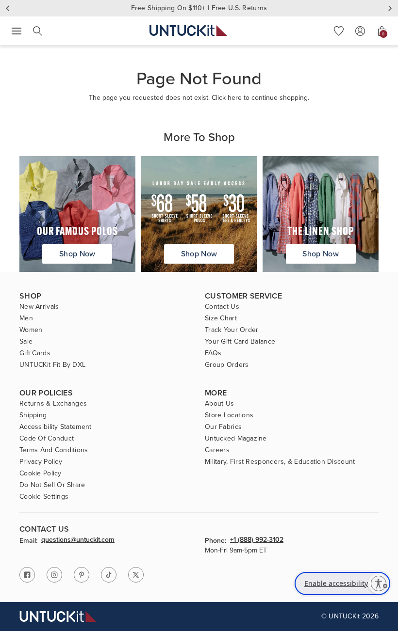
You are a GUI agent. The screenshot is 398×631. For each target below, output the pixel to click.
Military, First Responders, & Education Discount (280, 462)
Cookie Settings (43, 497)
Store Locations (229, 415)
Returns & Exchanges (53, 404)
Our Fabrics (223, 427)
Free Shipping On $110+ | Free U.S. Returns (199, 8)
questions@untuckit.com (78, 540)
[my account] (360, 31)
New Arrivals (39, 307)
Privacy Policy (40, 462)
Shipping (33, 415)
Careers (217, 450)
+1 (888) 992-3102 (256, 540)
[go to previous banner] (8, 8)
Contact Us (222, 307)
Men (26, 318)
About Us (219, 404)
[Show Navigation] (16, 31)
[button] (339, 31)
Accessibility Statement (55, 427)
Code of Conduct (46, 438)
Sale (26, 342)
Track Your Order (231, 330)
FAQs (213, 353)
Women (30, 330)
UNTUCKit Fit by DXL (52, 365)
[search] (38, 31)
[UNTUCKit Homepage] (188, 30)
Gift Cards (34, 353)
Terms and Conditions (53, 450)
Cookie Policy (40, 473)
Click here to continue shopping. (260, 98)
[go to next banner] (390, 8)
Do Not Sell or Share (52, 485)
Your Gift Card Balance (240, 342)
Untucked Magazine (236, 438)
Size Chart (221, 318)
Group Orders (227, 365)
